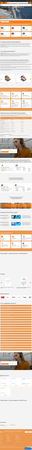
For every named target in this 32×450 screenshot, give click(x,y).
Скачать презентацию (5, 21)
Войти (30, 2)
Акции (1, 440)
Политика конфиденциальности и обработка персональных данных (7, 446)
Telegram (17, 440)
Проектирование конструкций (8, 441)
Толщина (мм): (10, 135)
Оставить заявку (3, 17)
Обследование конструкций (8, 438)
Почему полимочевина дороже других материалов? (6, 319)
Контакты (1, 444)
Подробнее (5, 385)
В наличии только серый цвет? (4, 340)
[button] (1, 79)
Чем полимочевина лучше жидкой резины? (5, 310)
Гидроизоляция (13, 383)
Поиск (5, 2)
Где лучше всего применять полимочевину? (5, 305)
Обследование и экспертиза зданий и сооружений (26, 383)
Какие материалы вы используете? (4, 333)
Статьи (1, 442)
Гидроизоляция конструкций (8, 437)
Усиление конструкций (3, 383)
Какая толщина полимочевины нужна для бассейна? (6, 324)
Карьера (1, 443)
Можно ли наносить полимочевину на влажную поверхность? (7, 312)
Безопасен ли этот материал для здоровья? (5, 347)
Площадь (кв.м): (2, 135)
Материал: (15, 135)
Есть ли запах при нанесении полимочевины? (6, 326)
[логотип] (2, 5)
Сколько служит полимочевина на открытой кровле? (6, 317)
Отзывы (1, 441)
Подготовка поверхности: (23, 135)
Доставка (1, 439)
